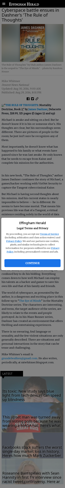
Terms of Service (49, 234)
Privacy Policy (14, 241)
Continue (32, 263)
